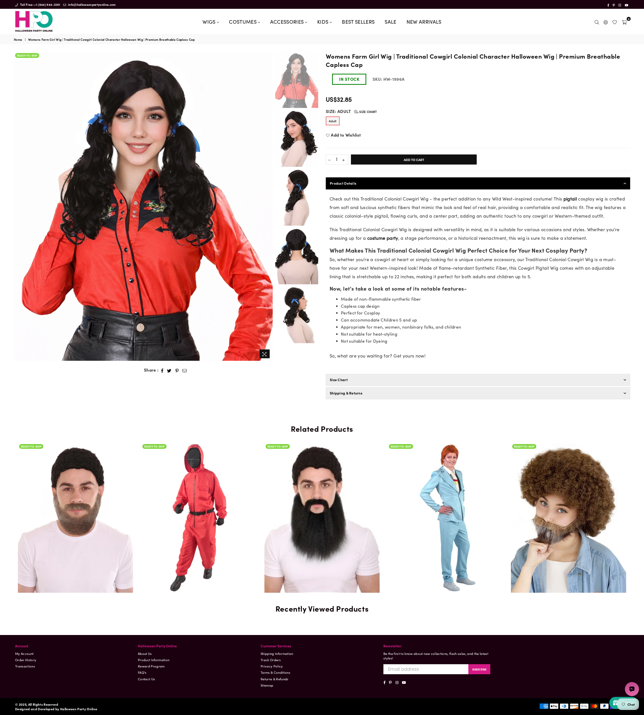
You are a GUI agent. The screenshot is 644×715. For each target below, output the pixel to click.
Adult (333, 121)
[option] (143, 206)
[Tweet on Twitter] (169, 370)
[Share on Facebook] (162, 370)
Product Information (153, 659)
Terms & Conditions (275, 672)
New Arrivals (424, 21)
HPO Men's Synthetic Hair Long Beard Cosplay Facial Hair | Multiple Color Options (322, 502)
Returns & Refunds (275, 679)
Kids (323, 21)
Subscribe (479, 669)
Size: (351, 111)
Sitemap (267, 685)
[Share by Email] (184, 370)
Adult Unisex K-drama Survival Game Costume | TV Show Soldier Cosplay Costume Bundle (199, 510)
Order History (25, 659)
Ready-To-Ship (27, 55)
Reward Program (151, 666)
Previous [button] (18, 206)
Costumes (243, 21)
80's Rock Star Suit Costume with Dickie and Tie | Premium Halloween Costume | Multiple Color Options (445, 497)
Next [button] (268, 206)
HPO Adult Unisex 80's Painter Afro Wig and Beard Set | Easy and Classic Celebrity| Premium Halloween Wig (568, 491)
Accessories (287, 21)
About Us (145, 653)
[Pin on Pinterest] (177, 370)
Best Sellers (358, 21)
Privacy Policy (272, 666)
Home (18, 39)
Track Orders (271, 659)
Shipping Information (277, 653)
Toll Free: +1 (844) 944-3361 (39, 4)
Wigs (210, 21)
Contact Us (146, 679)
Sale (390, 21)
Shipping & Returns (346, 392)
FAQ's (142, 672)
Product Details (343, 183)
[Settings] (605, 21)
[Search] (596, 21)
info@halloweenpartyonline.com (91, 4)
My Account (24, 653)
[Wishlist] (614, 21)
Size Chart (367, 111)
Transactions (25, 666)
